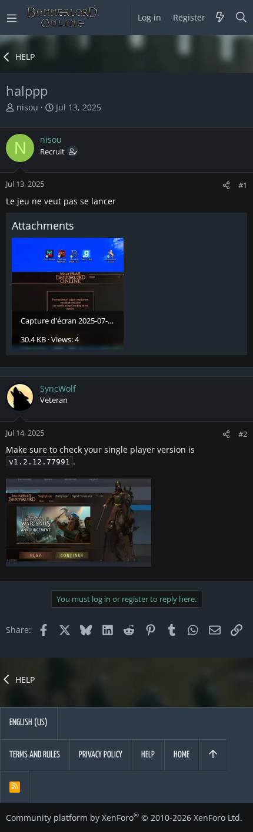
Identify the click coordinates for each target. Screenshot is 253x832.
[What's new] (220, 18)
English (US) (28, 722)
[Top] (213, 755)
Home (181, 754)
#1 (242, 185)
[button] (12, 17)
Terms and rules (34, 754)
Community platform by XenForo (124, 817)
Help (148, 754)
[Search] (241, 18)
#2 (242, 434)
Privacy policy (100, 754)
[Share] (226, 185)
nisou (27, 107)
